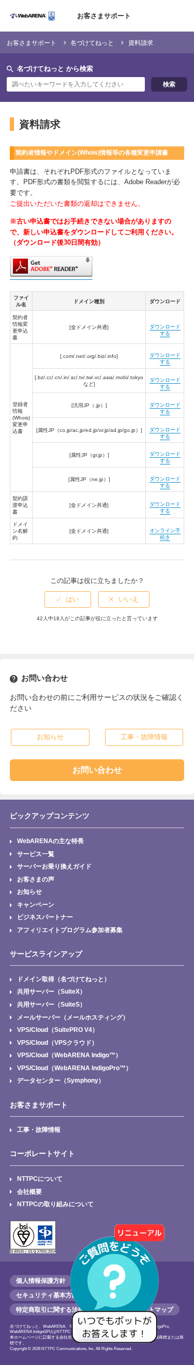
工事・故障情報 (39, 1129)
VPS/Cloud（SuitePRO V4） (57, 1029)
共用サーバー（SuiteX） (51, 991)
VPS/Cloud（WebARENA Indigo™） (69, 1055)
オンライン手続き (165, 534)
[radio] (67, 599)
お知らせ (29, 891)
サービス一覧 (35, 853)
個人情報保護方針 (41, 1280)
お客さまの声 (35, 879)
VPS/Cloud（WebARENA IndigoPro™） (74, 1067)
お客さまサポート (104, 16)
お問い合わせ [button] (97, 770)
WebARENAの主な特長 (50, 840)
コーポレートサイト (42, 1153)
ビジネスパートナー (45, 916)
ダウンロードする (165, 330)
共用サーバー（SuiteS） (51, 1004)
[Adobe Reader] (51, 275)
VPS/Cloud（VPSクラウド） (57, 1042)
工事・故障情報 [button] (144, 737)
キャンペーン (35, 904)
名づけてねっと (92, 42)
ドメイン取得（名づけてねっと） (63, 979)
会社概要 (29, 1191)
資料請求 (140, 42)
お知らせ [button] (50, 737)
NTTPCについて (40, 1178)
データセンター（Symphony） (61, 1080)
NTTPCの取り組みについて (55, 1204)
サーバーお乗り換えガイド (54, 866)
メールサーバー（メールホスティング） (73, 1017)
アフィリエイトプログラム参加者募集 (70, 929)
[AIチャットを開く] (118, 1289)
